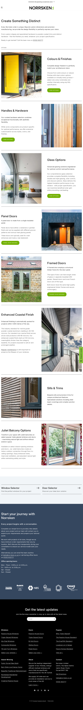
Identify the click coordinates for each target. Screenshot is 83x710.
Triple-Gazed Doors (36, 637)
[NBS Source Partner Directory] (33, 587)
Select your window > (9, 653)
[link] (21, 489)
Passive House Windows (10, 634)
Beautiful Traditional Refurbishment (13, 671)
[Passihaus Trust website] (47, 588)
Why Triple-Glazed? (63, 634)
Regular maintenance (8, 350)
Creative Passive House (9, 681)
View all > (59, 653)
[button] (2, 7)
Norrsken (35, 701)
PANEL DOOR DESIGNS (10, 242)
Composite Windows (8, 645)
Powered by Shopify (41, 701)
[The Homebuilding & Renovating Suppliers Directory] (8, 588)
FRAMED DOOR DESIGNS (56, 294)
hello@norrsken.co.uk (11, 555)
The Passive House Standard (66, 637)
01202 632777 (38, 40)
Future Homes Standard (64, 649)
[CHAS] (72, 588)
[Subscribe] (54, 619)
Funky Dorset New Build (9, 663)
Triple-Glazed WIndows (9, 637)
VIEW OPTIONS (54, 90)
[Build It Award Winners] (20, 588)
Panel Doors (33, 649)
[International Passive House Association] (59, 588)
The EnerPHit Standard (64, 641)
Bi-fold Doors (33, 641)
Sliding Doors (33, 645)
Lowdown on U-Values (64, 645)
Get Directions (61, 674)
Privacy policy (51, 700)
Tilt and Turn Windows (9, 649)
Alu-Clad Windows (7, 641)
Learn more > (33, 685)
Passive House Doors (36, 634)
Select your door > (35, 653)
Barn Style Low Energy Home (11, 667)
